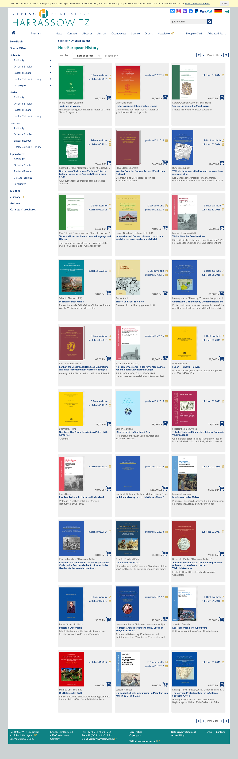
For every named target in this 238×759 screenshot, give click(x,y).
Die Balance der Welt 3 (71, 301)
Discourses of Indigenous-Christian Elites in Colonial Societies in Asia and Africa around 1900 (82, 174)
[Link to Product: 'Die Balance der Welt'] (71, 685)
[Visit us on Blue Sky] (172, 12)
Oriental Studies (23, 66)
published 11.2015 (211, 209)
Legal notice (135, 732)
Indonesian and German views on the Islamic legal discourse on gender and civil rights (139, 238)
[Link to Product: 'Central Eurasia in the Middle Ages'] (184, 98)
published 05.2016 (98, 144)
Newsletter (164, 33)
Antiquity (19, 60)
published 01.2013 (154, 531)
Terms (208, 732)
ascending (111, 55)
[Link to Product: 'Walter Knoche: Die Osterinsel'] (184, 228)
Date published (85, 55)
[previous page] (203, 55)
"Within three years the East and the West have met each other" (197, 172)
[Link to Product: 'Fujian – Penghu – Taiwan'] (185, 359)
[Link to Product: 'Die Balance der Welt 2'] (128, 555)
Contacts (72, 33)
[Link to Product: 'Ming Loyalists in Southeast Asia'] (128, 424)
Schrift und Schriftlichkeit (130, 301)
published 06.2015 (211, 275)
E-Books (15, 190)
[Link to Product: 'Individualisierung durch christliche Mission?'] (128, 489)
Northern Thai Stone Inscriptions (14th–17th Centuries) (83, 433)
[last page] (226, 55)
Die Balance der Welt (70, 692)
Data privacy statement (183, 732)
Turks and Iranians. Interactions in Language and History (85, 238)
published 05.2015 (98, 340)
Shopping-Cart (194, 33)
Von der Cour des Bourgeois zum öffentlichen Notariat (140, 172)
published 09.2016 (98, 79)
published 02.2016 (154, 140)
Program (36, 33)
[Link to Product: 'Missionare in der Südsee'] (184, 489)
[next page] (221, 55)
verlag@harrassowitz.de (101, 739)
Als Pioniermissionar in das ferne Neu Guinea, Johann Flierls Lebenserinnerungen (140, 368)
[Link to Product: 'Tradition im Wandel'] (72, 98)
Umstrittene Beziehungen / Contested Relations (197, 301)
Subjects (63, 40)
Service (135, 33)
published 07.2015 (154, 275)
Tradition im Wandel (70, 105)
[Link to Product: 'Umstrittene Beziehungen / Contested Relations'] (184, 294)
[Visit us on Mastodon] (184, 12)
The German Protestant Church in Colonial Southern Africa (195, 694)
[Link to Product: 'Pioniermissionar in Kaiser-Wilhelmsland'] (72, 489)
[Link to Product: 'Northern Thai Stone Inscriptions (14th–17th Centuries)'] (72, 424)
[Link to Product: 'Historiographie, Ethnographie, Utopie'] (128, 98)
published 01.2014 (154, 466)
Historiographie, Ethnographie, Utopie (136, 105)
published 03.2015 (211, 340)
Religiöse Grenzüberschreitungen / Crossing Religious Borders (139, 629)
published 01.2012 (98, 601)
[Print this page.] (227, 11)
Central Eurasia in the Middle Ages (190, 105)
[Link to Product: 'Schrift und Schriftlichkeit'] (128, 294)
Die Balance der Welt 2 (128, 562)
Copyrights (135, 735)
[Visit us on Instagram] (178, 12)
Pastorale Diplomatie (70, 627)
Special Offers (18, 48)
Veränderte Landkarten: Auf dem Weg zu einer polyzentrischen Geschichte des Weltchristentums (197, 565)
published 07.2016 (154, 75)
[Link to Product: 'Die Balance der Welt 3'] (71, 294)
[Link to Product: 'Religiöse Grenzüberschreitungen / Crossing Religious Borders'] (127, 620)
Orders (149, 33)
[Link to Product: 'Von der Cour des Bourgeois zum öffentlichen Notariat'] (128, 163)
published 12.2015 (154, 209)
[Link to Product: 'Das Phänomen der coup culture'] (185, 620)
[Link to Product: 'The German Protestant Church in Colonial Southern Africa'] (184, 685)
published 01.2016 (98, 209)
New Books (17, 41)
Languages (20, 85)
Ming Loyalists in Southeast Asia (133, 431)
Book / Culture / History (27, 79)
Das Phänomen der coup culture (189, 627)
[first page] (198, 55)
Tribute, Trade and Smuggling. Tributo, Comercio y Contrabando (198, 433)
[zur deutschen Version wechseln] (218, 11)
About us (87, 33)
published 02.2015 (98, 466)
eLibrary (15, 196)
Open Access (119, 33)
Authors (102, 33)
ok (225, 3)
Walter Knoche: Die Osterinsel (188, 236)
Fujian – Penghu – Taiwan (186, 366)
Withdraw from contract (143, 741)
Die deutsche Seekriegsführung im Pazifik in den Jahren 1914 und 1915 (142, 694)
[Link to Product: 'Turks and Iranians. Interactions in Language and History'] (71, 228)
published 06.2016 (211, 75)
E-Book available (99, 75)
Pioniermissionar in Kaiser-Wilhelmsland (81, 497)
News (59, 33)
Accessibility (178, 735)
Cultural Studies (23, 177)
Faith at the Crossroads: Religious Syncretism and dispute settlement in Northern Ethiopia (83, 368)
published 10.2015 (98, 271)
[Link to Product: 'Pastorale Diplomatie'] (72, 620)
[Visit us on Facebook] (199, 12)
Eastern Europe (23, 72)
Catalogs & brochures (23, 209)
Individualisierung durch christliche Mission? (140, 497)
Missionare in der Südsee (185, 497)
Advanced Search (217, 33)
